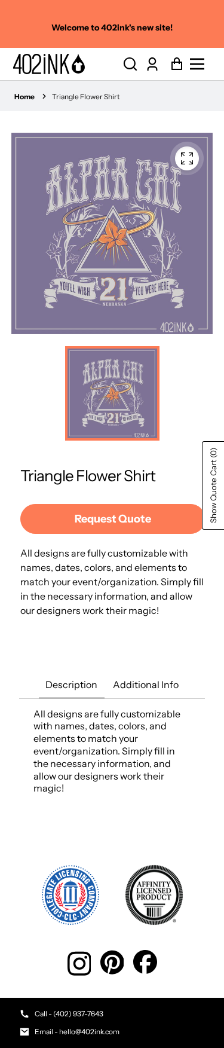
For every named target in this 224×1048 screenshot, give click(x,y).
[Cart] (173, 64)
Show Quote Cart (213, 485)
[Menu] (200, 64)
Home (24, 96)
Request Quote (113, 518)
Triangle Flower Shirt (86, 96)
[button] (130, 64)
